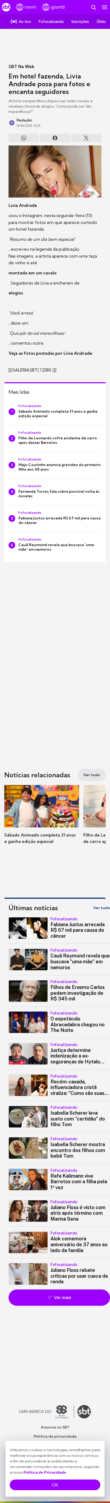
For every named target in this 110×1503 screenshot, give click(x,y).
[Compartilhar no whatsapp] (24, 138)
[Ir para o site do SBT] (84, 1411)
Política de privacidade (55, 1436)
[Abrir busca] (93, 7)
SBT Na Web (21, 66)
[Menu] (104, 7)
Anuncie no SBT (55, 1427)
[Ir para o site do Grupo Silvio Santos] (46, 1411)
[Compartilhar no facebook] (55, 138)
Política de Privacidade (44, 1472)
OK (55, 1485)
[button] (41, 819)
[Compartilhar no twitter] (86, 138)
